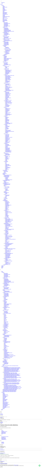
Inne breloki (7, 74)
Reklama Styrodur (5, 13)
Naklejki (4, 6)
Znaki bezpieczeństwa (8, 224)
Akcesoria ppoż (7, 227)
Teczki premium (7, 53)
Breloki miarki (7, 73)
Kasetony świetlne (6, 171)
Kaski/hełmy (7, 231)
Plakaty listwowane (6, 37)
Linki (6, 261)
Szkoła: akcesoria (7, 164)
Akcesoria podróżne (8, 110)
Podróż (5, 107)
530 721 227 (1, 448)
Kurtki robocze (7, 204)
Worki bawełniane (6, 64)
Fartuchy (6, 206)
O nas (2, 430)
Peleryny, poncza (7, 153)
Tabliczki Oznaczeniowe (6, 176)
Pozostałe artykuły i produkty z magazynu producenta (9, 248)
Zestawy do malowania (8, 167)
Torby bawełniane (6, 62)
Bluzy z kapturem (7, 186)
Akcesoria (5, 197)
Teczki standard (7, 52)
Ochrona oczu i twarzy (6, 245)
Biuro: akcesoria (7, 88)
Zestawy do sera (7, 136)
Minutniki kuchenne (8, 138)
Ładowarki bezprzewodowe (8, 151)
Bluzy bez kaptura (7, 187)
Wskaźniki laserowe (8, 149)
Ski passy (6, 125)
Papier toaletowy (7, 238)
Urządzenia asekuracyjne (8, 262)
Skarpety (6, 214)
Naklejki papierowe (6, 28)
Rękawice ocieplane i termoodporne (9, 220)
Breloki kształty (7, 69)
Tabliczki (4, 15)
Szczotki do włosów (8, 113)
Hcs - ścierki (7, 242)
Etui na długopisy (7, 81)
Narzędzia (5, 91)
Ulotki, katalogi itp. (5, 45)
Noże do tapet (7, 99)
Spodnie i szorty (6, 198)
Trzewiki (6, 213)
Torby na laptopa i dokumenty (9, 103)
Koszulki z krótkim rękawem (7, 264)
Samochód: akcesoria (8, 94)
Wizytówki (4, 9)
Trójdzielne (5, 56)
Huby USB (7, 147)
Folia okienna (5, 35)
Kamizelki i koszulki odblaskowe (6, 16)
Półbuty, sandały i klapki (8, 211)
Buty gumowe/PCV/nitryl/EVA (9, 212)
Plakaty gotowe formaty (6, 36)
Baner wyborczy (6, 22)
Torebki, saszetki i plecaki (8, 250)
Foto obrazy (4, 14)
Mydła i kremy (7, 237)
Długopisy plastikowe (8, 78)
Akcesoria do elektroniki (8, 90)
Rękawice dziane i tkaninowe (9, 221)
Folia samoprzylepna (5, 32)
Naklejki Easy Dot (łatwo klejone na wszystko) (9, 31)
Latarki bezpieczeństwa (8, 95)
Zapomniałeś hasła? (2, 461)
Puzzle (6, 163)
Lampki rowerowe (7, 92)
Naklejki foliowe (6, 27)
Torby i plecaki (5, 100)
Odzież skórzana (7, 207)
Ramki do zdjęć (7, 139)
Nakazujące (7, 178)
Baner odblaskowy (6, 25)
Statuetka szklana (7, 66)
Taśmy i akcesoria (7, 256)
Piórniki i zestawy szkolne (8, 165)
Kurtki (6, 160)
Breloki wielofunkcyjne (8, 70)
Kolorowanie (7, 166)
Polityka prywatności (4, 438)
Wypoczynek (5, 124)
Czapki (3, 17)
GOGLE (6, 247)
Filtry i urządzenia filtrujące (8, 244)
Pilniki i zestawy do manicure (9, 114)
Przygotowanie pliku (4, 437)
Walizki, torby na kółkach (8, 101)
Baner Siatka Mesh (6, 24)
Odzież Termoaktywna (6, 192)
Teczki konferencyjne (8, 83)
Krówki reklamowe (5, 19)
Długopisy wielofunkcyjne (8, 79)
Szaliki (6, 159)
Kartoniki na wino (7, 134)
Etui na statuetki (7, 68)
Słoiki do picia (7, 122)
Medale (6, 67)
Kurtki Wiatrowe (7, 190)
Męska (6, 193)
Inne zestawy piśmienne (8, 76)
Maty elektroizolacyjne (8, 252)
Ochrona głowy (5, 230)
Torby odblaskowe (6, 63)
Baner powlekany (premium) (7, 23)
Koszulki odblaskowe (6, 182)
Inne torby (7, 104)
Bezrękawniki (7, 203)
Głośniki (6, 146)
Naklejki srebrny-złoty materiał (7, 30)
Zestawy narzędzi (7, 96)
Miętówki (7, 141)
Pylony (5, 172)
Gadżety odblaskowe (5, 12)
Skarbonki (7, 168)
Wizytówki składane (6, 42)
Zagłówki (7, 115)
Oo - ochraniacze (7, 217)
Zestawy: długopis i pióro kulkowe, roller (10, 75)
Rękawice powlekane (8, 218)
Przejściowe (7, 189)
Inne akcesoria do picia (8, 123)
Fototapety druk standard (6, 39)
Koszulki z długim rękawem (7, 184)
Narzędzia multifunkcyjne (8, 257)
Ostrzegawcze (7, 177)
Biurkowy (5, 57)
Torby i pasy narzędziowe (8, 251)
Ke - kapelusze (7, 233)
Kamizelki (7, 156)
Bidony (6, 121)
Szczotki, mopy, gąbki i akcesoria (9, 236)
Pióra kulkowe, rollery (8, 80)
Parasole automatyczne (8, 154)
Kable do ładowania (8, 148)
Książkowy (5, 61)
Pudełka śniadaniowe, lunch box (9, 137)
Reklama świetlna (5, 170)
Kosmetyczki (7, 111)
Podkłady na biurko (6, 60)
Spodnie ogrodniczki (8, 202)
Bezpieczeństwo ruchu (8, 225)
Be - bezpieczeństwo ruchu (8, 229)
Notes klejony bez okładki (8, 49)
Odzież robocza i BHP (5, 18)
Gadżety (4, 65)
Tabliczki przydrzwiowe (6, 175)
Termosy (6, 118)
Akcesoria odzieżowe (6, 223)
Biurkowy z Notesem (6, 59)
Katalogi (5, 46)
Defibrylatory (7, 228)
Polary (5, 185)
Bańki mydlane (7, 169)
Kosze (6, 241)
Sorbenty (6, 235)
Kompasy (7, 132)
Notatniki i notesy (7, 84)
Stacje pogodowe (7, 144)
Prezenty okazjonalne (5, 20)
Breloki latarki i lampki (8, 71)
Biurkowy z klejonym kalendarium (7, 58)
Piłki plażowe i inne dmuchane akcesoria (10, 131)
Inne (4, 152)
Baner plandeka (5, 26)
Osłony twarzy (7, 246)
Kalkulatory (7, 143)
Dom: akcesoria (7, 142)
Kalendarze (4, 10)
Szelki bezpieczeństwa (8, 263)
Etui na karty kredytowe (8, 108)
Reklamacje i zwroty (4, 432)
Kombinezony (7, 208)
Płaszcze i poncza (7, 209)
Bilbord (3, 8)
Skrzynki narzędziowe (8, 254)
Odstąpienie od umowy (4, 439)
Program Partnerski (4, 433)
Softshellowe (7, 188)
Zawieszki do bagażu (8, 109)
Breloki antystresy (7, 72)
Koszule (5, 191)
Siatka (4, 181)
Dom (4, 133)
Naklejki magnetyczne (6, 29)
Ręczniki (6, 234)
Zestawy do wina (7, 135)
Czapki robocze (7, 232)
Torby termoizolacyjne (8, 105)
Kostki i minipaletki (8, 51)
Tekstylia (5, 155)
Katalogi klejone (7, 47)
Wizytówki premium (6, 43)
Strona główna (3, 2)
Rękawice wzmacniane (8, 219)
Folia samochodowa (6, 33)
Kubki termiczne (7, 117)
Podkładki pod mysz (8, 89)
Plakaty (3, 7)
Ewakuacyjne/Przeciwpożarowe (9, 179)
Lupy (6, 85)
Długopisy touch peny (8, 77)
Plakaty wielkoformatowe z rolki (7, 38)
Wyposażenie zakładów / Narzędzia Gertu (8, 253)
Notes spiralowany (7, 50)
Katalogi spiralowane (8, 48)
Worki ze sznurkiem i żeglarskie (9, 102)
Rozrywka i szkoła (6, 161)
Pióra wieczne (7, 82)
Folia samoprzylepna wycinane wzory (8, 40)
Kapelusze (7, 157)
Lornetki (6, 127)
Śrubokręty (7, 98)
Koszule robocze (7, 201)
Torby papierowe (7, 106)
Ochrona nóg (5, 210)
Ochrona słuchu (5, 258)
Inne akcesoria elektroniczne (8, 150)
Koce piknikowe (7, 128)
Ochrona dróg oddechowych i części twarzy (8, 243)
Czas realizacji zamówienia (4, 431)
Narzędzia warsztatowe (8, 255)
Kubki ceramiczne (7, 119)
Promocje (4, 21)
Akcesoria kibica (7, 126)
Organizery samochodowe (8, 93)
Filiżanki (6, 116)
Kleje (6, 240)
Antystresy (7, 86)
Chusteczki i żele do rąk (8, 112)
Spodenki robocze (7, 205)
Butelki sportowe (7, 120)
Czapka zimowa (7, 195)
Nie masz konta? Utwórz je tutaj (3, 463)
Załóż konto (3, 442)
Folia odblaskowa (6, 34)
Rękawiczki (7, 158)
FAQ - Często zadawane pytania (5, 436)
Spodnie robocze (7, 215)
